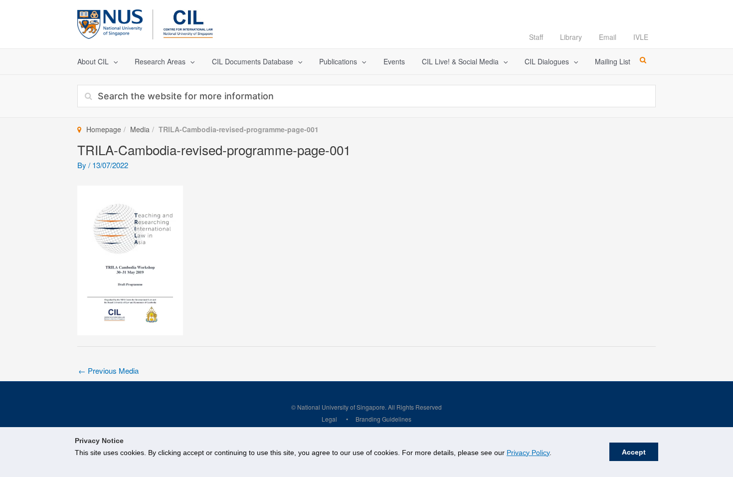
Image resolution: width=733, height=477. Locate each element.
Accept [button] (634, 452)
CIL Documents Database (252, 61)
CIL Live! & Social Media (460, 61)
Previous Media (108, 370)
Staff (536, 37)
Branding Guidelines (383, 419)
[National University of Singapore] (110, 22)
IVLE (640, 37)
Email (607, 37)
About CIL (93, 61)
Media (140, 129)
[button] (113, 61)
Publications (338, 61)
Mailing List (612, 61)
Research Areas (160, 61)
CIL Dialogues (547, 61)
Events (394, 61)
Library (571, 37)
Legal (329, 419)
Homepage (103, 129)
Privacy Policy (528, 453)
